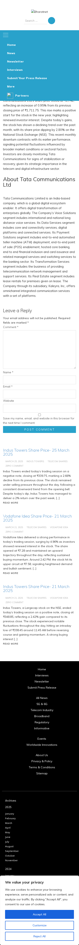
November (11, 860)
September (12, 850)
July (7, 841)
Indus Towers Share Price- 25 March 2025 (36, 452)
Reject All (39, 936)
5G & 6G (41, 704)
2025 (8, 807)
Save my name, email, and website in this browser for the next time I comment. (38, 421)
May (7, 832)
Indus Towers (35, 461)
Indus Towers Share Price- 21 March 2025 (36, 588)
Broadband (41, 716)
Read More (10, 502)
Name (8, 372)
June (7, 836)
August (9, 846)
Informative (41, 728)
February (10, 818)
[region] (39, 910)
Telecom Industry (42, 710)
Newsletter (15, 61)
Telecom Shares (57, 461)
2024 (8, 869)
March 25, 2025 (14, 461)
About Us (42, 755)
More (11, 86)
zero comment (14, 465)
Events (41, 739)
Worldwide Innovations (41, 745)
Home (11, 45)
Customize (40, 925)
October (10, 855)
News (11, 53)
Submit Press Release (42, 687)
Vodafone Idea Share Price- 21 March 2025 (37, 518)
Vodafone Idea (59, 527)
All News (42, 698)
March (8, 822)
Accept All (39, 914)
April (8, 827)
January (9, 813)
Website (8, 401)
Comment (10, 327)
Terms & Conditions (42, 767)
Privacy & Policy (41, 761)
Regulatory (42, 722)
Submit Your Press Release (27, 78)
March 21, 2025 (14, 527)
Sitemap (42, 773)
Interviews (15, 70)
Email (8, 386)
